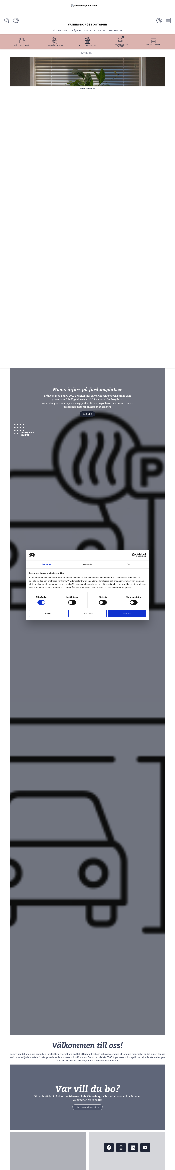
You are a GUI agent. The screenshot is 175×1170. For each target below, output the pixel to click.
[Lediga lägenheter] (54, 40)
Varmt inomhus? (87, 88)
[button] (15, 208)
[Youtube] (145, 1147)
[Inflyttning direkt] (87, 40)
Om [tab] (128, 564)
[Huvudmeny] (168, 20)
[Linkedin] (133, 1147)
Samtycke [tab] (46, 564)
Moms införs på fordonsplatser (87, 390)
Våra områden (60, 30)
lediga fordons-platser (120, 45)
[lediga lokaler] (153, 40)
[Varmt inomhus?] (87, 71)
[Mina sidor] (159, 20)
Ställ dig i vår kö (21, 45)
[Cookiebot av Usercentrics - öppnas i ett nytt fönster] (134, 555)
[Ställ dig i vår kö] (21, 40)
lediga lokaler (153, 44)
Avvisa (48, 613)
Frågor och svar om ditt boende (88, 30)
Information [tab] (87, 564)
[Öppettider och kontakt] (15, 20)
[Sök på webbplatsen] (7, 20)
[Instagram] (121, 1147)
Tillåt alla (127, 613)
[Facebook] (109, 1147)
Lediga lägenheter (54, 45)
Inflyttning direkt (87, 45)
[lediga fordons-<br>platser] (120, 39)
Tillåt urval (88, 613)
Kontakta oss (115, 30)
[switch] (72, 602)
